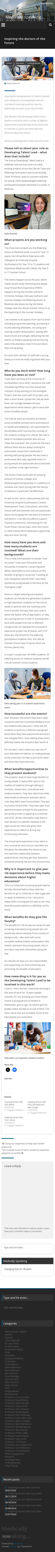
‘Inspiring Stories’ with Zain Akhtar (13, 1103)
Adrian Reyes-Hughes (16, 1331)
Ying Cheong (11, 1465)
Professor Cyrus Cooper (17, 1397)
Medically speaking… (24, 17)
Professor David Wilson (16, 1400)
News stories (11, 1385)
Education (20, 63)
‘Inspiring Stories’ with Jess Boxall (24, 1499)
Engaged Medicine (14, 1358)
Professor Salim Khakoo (17, 1435)
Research (9, 1456)
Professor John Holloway (17, 1415)
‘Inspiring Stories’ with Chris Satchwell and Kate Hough (37, 1105)
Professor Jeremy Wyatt (17, 1412)
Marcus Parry (11, 1379)
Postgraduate (12, 1391)
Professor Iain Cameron (17, 1409)
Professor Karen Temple (17, 1420)
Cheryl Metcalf (12, 1340)
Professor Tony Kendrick (17, 1450)
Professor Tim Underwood (18, 1444)
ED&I (7, 1352)
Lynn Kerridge (12, 1376)
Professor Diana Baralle (17, 1403)
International (11, 1364)
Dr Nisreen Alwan (14, 1349)
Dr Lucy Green (12, 1343)
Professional (11, 1394)
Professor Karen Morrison (18, 1417)
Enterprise (10, 1361)
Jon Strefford (11, 1373)
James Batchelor (13, 1367)
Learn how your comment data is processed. (26, 1230)
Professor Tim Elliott (15, 1441)
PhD (7, 1388)
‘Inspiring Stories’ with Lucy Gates (25, 1505)
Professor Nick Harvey (16, 1429)
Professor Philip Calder (16, 1432)
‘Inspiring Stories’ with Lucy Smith (25, 1493)
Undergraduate (33, 63)
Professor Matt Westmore (18, 1423)
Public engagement (14, 1453)
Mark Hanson (12, 1382)
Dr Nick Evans (12, 1346)
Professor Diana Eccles (16, 1406)
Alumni (8, 1334)
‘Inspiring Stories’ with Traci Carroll (13, 1118)
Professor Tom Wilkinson (18, 1447)
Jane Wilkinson (12, 1370)
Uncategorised (12, 1459)
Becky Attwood (13, 83)
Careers (9, 63)
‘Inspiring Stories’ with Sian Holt (24, 1487)
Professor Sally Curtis (16, 1438)
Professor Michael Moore (18, 1426)
